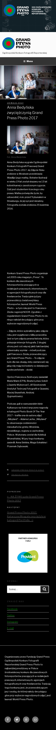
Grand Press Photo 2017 (27, 470)
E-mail (10, 628)
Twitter (11, 615)
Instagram (12, 621)
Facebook (12, 609)
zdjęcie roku (19, 475)
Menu (30, 61)
